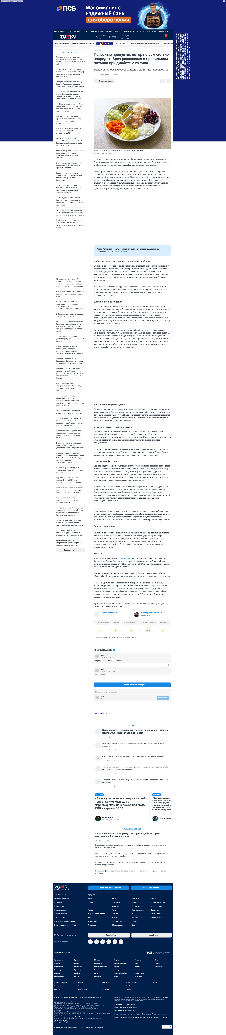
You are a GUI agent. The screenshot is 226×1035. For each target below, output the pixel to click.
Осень (134, 902)
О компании (59, 906)
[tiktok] (121, 941)
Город (90, 910)
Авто (90, 899)
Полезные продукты (148, 622)
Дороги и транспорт (96, 914)
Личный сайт (120, 251)
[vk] (96, 941)
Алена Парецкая (109, 613)
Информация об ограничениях (124, 1004)
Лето (114, 910)
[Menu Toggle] (55, 37)
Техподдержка (60, 918)
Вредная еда (164, 622)
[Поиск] (159, 37)
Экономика (156, 914)
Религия (135, 921)
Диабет (116, 622)
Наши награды (60, 910)
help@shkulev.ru (69, 1022)
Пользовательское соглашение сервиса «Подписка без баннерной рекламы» (140, 1014)
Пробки (140, 31)
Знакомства (74, 31)
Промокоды (163, 31)
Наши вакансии (60, 914)
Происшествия (138, 910)
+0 (161, 665)
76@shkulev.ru (79, 1017)
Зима (114, 899)
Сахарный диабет (130, 622)
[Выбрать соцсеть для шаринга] (168, 81)
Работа (134, 914)
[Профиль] (170, 37)
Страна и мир (156, 906)
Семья (134, 925)
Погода (85, 31)
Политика (136, 906)
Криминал (116, 902)
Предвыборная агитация (64, 921)
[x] (115, 941)
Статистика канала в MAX (65, 925)
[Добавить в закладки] (162, 81)
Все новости (70, 52)
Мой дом (115, 914)
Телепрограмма (97, 31)
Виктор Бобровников (151, 613)
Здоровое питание (102, 622)
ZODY (148, 31)
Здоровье (92, 925)
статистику (125, 558)
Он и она (135, 899)
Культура (115, 906)
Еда (89, 918)
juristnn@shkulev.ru (60, 1020)
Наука (114, 918)
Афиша (109, 31)
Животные (92, 921)
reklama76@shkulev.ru (161, 997)
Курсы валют (129, 31)
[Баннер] (104, 43)
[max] (108, 941)
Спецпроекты (157, 918)
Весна (90, 906)
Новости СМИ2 (101, 714)
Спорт (153, 899)
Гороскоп (118, 31)
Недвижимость (61, 31)
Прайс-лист (59, 902)
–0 (168, 665)
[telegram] (90, 941)
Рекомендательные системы (124, 1011)
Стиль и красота (158, 902)
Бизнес (91, 902)
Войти (102, 698)
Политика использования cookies (125, 1007)
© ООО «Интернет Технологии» (92, 1027)
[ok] (102, 941)
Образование (117, 925)
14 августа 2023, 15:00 (101, 75)
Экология (155, 910)
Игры (154, 31)
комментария (106, 81)
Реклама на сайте (61, 899)
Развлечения (137, 918)
